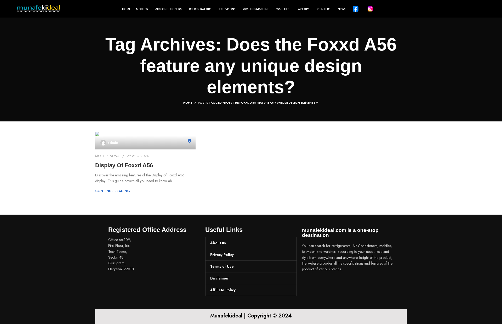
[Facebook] (308, 284)
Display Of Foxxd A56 (124, 165)
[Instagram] (322, 284)
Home (187, 102)
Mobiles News (107, 155)
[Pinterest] (337, 284)
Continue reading (112, 190)
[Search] (483, 9)
